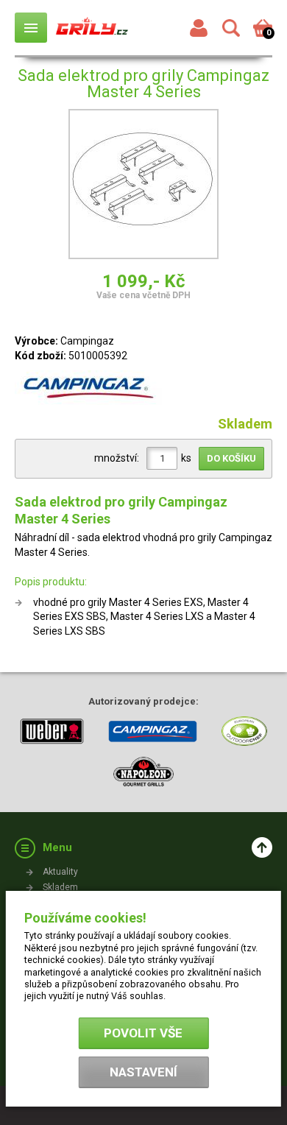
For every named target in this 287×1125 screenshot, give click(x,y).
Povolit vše (143, 1033)
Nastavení (143, 1072)
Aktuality (60, 872)
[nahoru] (262, 847)
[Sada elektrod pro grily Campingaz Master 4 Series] (143, 186)
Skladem (60, 887)
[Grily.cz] (92, 27)
